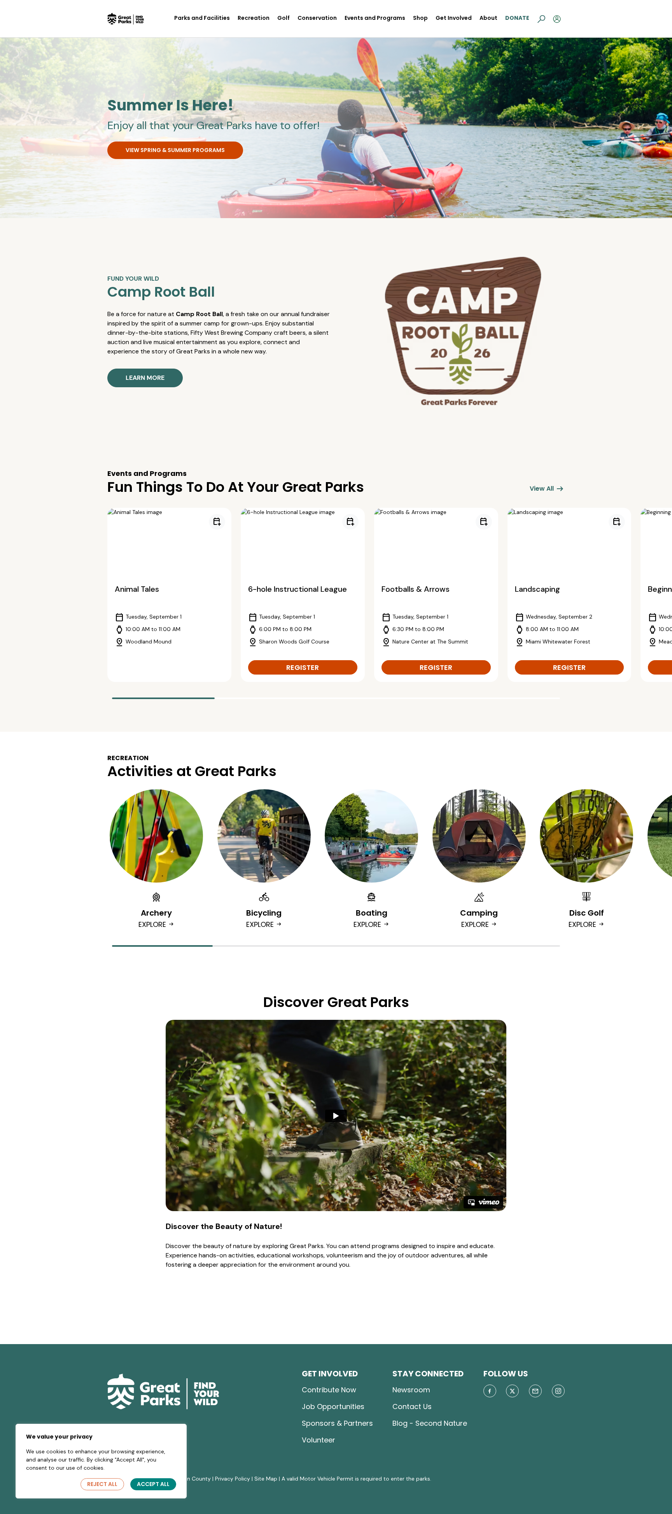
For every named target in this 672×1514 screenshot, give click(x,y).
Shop (420, 18)
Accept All (153, 1484)
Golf (283, 18)
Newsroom (411, 1390)
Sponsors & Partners (337, 1423)
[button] (541, 18)
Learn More (145, 378)
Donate (517, 18)
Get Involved (454, 18)
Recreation (254, 18)
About (488, 18)
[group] (169, 595)
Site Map (265, 1478)
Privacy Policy (232, 1478)
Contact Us (412, 1406)
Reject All (102, 1484)
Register (302, 667)
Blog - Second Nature (429, 1423)
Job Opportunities (333, 1406)
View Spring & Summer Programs (175, 150)
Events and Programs (375, 18)
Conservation (317, 18)
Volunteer (318, 1440)
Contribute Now (329, 1390)
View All (547, 488)
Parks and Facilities (202, 18)
